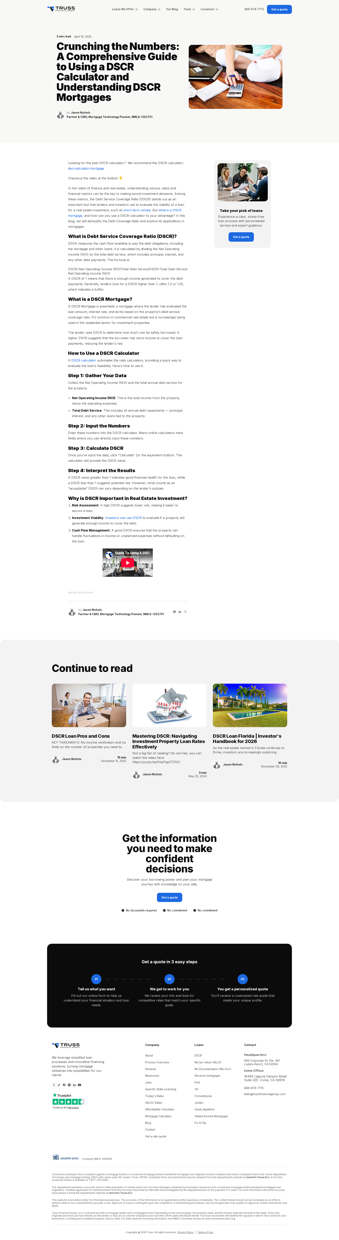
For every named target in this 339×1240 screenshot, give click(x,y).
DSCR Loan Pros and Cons (81, 736)
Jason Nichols (71, 759)
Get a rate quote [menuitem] (155, 1136)
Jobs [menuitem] (148, 1082)
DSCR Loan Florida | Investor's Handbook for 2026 (247, 738)
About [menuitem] (149, 1055)
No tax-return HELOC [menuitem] (208, 1062)
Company (150, 9)
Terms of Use (205, 1232)
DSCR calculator (83, 360)
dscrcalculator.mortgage (86, 168)
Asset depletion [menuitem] (205, 1109)
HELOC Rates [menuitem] (153, 1102)
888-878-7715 (254, 9)
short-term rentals (137, 210)
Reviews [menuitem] (150, 1069)
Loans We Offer (123, 9)
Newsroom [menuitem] (152, 1075)
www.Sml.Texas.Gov (257, 1177)
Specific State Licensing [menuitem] (160, 1089)
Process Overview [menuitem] (157, 1062)
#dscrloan (85, 592)
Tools (187, 9)
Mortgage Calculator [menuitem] (158, 1116)
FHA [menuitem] (197, 1082)
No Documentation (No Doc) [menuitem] (213, 1069)
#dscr (72, 592)
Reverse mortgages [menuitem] (207, 1075)
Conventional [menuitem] (203, 1096)
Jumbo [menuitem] (199, 1102)
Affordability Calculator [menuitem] (159, 1109)
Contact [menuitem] (150, 1129)
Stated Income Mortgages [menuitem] (211, 1116)
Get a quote (279, 9)
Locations (207, 9)
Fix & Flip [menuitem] (200, 1122)
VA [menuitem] (196, 1089)
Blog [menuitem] (148, 1122)
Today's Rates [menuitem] (154, 1096)
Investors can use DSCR (123, 518)
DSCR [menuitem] (198, 1055)
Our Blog (172, 9)
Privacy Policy (185, 1232)
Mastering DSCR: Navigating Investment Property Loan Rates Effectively (168, 741)
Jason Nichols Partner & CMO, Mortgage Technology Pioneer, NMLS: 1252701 (110, 115)
